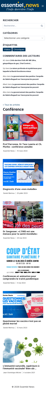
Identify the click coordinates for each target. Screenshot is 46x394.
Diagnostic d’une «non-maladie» (20, 189)
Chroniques (19, 49)
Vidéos (7, 49)
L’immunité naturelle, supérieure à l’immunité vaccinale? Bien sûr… (21, 367)
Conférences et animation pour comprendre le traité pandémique (21, 277)
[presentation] (23, 127)
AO (4, 60)
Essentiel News (9, 151)
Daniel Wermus (9, 193)
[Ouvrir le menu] (42, 6)
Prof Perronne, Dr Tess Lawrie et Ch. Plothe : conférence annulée (22, 145)
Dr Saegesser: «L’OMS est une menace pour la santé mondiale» (20, 232)
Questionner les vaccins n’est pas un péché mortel (22, 322)
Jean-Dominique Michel (12, 372)
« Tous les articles (11, 105)
